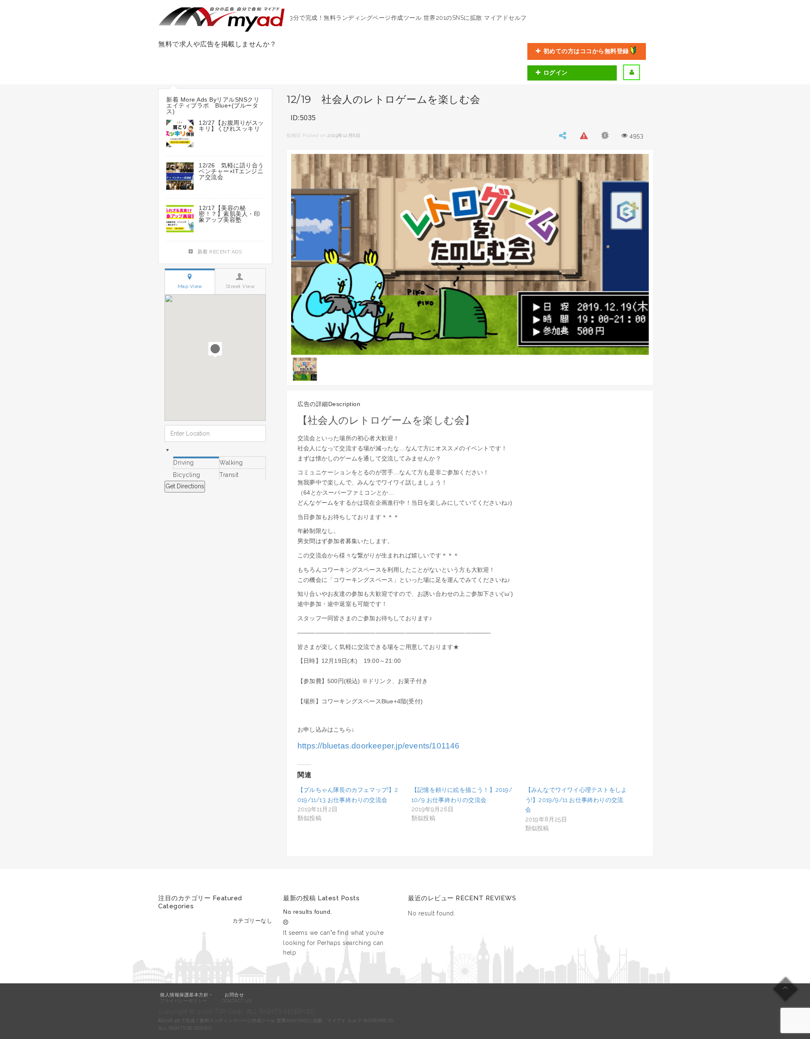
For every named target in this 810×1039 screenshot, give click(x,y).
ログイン (555, 72)
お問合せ (234, 995)
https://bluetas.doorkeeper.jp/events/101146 (378, 745)
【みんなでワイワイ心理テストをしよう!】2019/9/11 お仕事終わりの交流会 (576, 799)
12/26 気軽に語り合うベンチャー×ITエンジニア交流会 (231, 171)
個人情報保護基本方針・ (186, 995)
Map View (190, 286)
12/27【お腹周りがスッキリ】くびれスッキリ (231, 125)
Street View (240, 286)
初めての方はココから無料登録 (586, 51)
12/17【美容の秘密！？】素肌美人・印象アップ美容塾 (229, 214)
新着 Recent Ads (219, 252)
